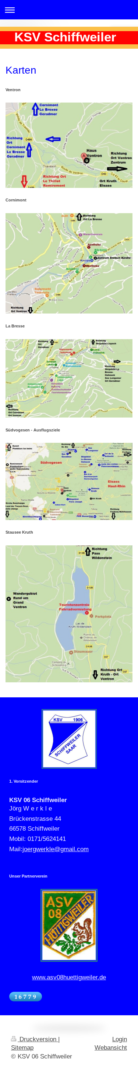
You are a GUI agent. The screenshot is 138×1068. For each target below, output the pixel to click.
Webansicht (111, 1047)
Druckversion (38, 1039)
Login (119, 1039)
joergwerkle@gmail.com (55, 849)
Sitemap (22, 1047)
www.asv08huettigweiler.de (69, 977)
